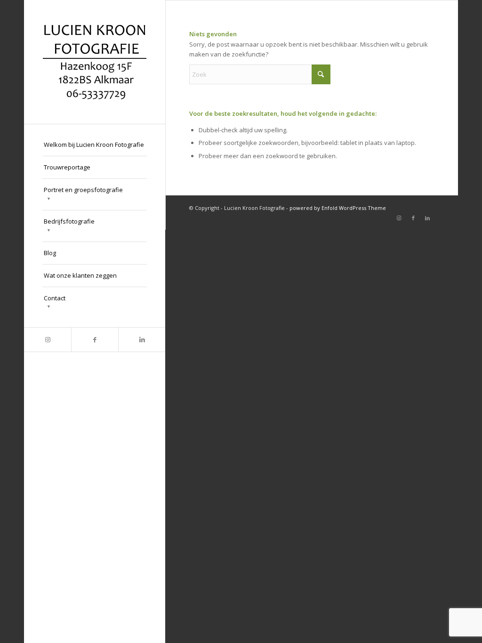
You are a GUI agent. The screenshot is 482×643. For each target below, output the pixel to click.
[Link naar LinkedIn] (141, 340)
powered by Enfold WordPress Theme (337, 207)
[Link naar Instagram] (47, 340)
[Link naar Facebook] (94, 340)
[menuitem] (94, 145)
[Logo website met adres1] (94, 62)
